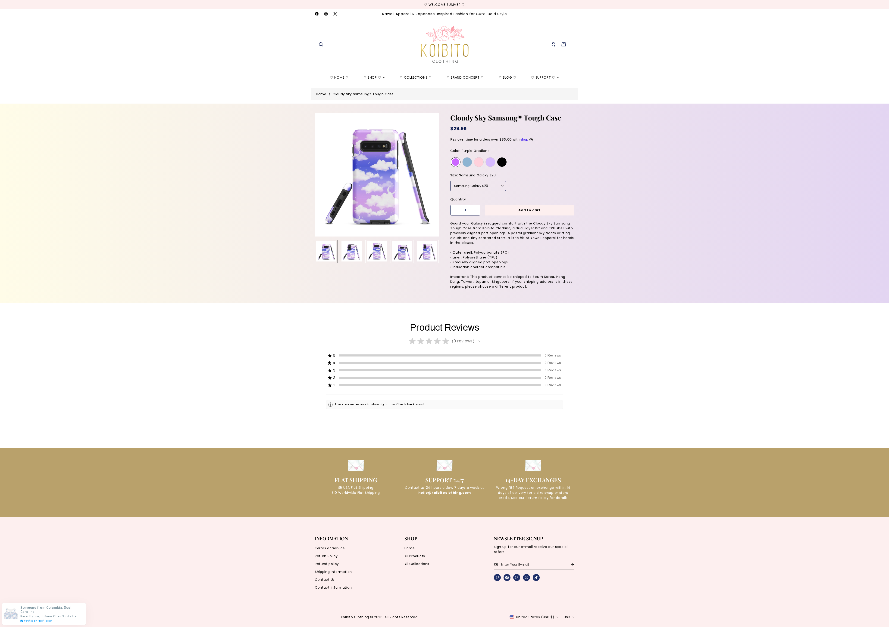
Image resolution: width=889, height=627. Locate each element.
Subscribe (445, 352)
